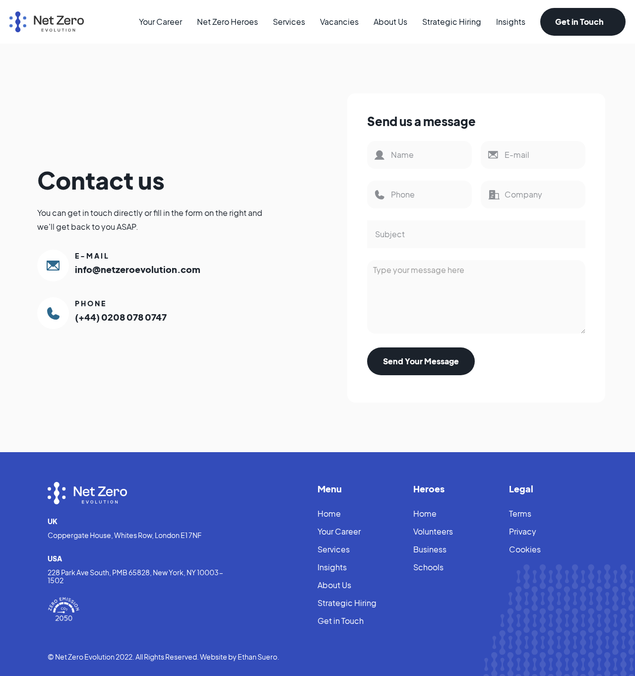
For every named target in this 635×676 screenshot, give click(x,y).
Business (429, 549)
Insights (510, 21)
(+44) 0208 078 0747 (121, 317)
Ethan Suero (257, 656)
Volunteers (433, 531)
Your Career (160, 21)
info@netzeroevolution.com (137, 269)
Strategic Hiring (451, 21)
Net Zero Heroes (227, 21)
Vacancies (339, 21)
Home (329, 513)
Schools (428, 567)
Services (289, 21)
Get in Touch (578, 21)
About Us (390, 21)
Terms (520, 513)
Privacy (522, 531)
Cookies (525, 549)
